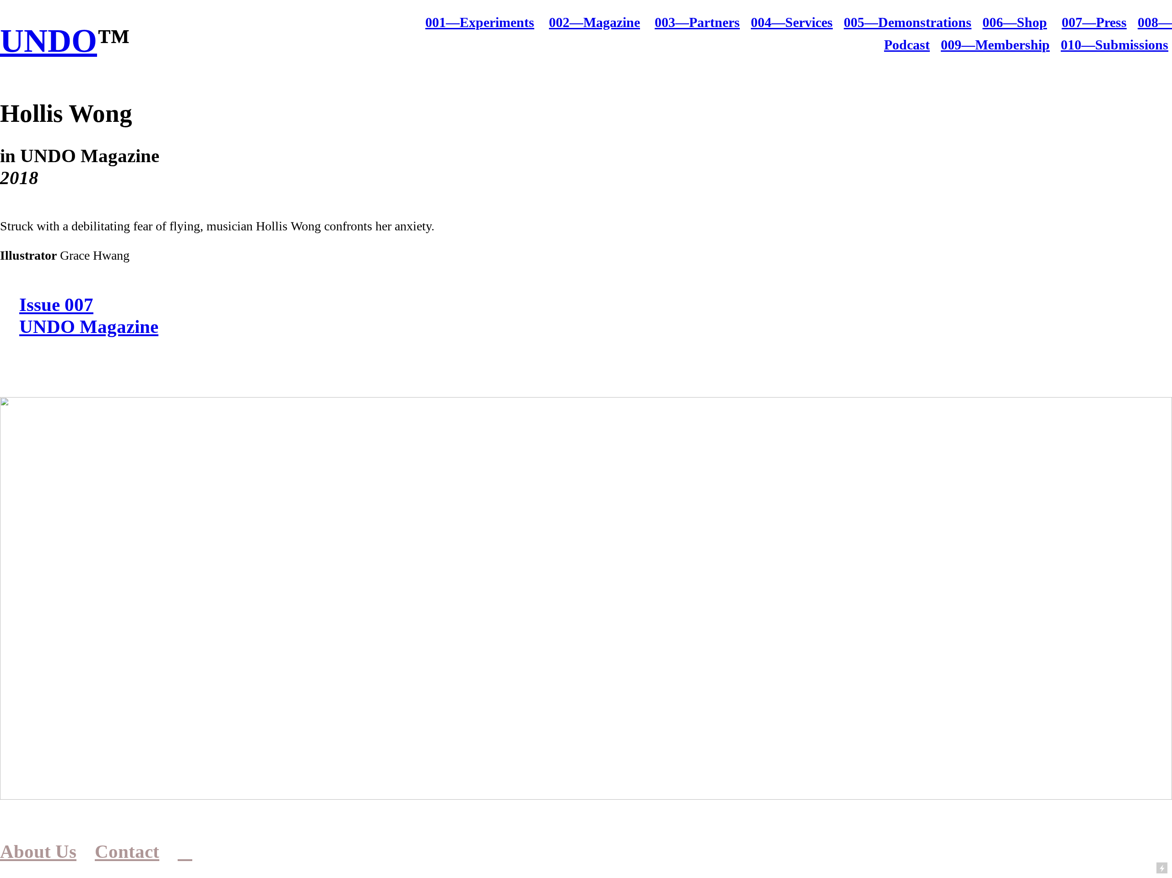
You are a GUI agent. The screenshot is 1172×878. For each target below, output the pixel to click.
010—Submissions (1114, 45)
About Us (38, 851)
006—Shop (1014, 22)
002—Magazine (594, 22)
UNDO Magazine (88, 326)
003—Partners (697, 22)
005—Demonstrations (907, 22)
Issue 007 (56, 304)
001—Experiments (479, 22)
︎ (185, 851)
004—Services (792, 22)
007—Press (1094, 22)
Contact (127, 851)
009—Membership (995, 45)
